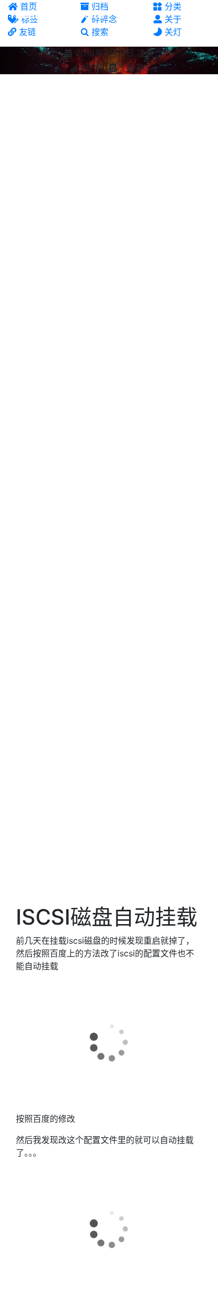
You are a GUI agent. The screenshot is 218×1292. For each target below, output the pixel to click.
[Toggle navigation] (203, 14)
